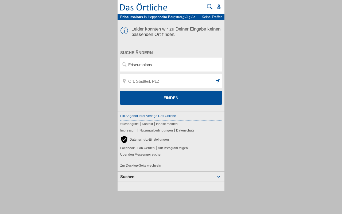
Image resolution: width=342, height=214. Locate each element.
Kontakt (147, 124)
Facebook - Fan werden (137, 148)
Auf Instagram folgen (173, 148)
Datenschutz (185, 130)
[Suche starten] (210, 7)
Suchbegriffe (129, 124)
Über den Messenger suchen (141, 154)
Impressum (128, 130)
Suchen (127, 176)
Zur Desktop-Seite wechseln (140, 165)
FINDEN (171, 98)
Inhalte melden (167, 124)
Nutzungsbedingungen (156, 130)
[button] (218, 7)
